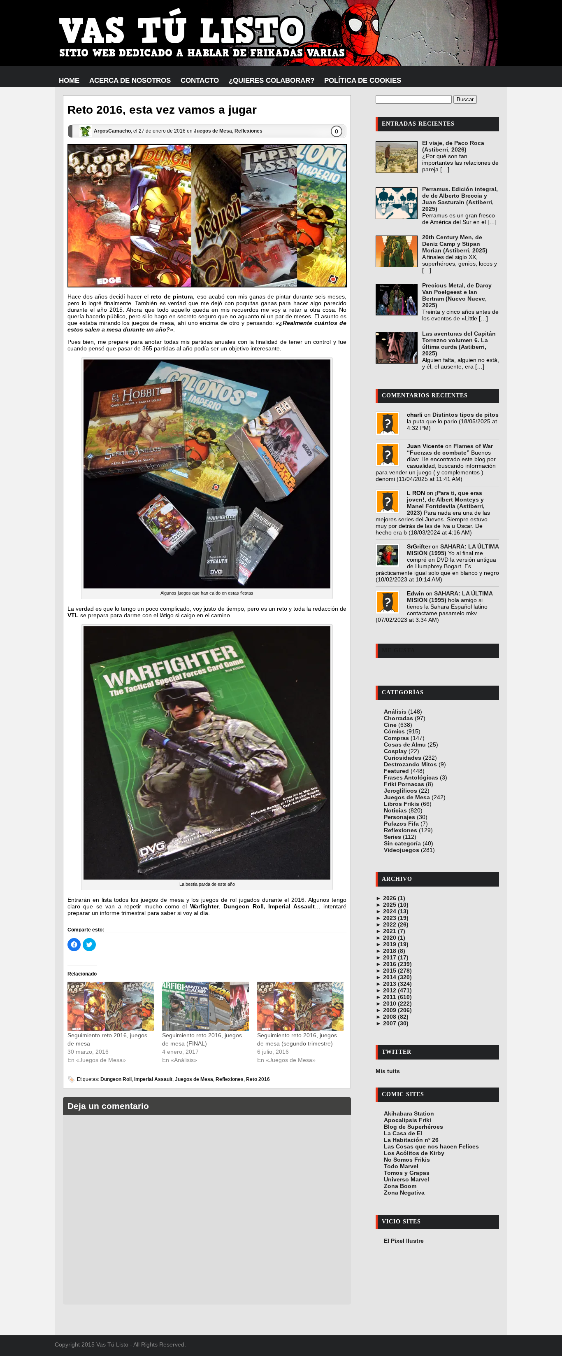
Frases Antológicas (411, 777)
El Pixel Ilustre (404, 1240)
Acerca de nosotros (130, 80)
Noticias (395, 810)
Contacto (200, 80)
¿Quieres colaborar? (271, 80)
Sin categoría (402, 843)
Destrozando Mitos (410, 764)
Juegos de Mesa (213, 131)
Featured (396, 771)
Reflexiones (248, 131)
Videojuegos (401, 850)
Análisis (395, 711)
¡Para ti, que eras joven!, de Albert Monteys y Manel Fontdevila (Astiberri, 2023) (446, 503)
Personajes (399, 817)
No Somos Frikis (407, 1159)
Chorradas (398, 718)
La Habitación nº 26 (411, 1140)
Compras (396, 738)
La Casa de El (403, 1133)
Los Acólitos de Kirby (414, 1153)
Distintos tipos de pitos (465, 414)
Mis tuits (388, 1071)
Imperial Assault (153, 1079)
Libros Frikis (401, 804)
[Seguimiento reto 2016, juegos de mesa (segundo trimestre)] (300, 1006)
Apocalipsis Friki (407, 1120)
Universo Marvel (406, 1179)
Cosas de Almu (405, 744)
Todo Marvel (401, 1166)
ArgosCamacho (112, 131)
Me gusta (398, 650)
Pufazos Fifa (401, 823)
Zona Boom (400, 1186)
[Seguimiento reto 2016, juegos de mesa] (110, 1006)
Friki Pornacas (404, 784)
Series (392, 836)
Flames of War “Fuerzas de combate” (450, 449)
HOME (69, 80)
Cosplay (395, 751)
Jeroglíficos (400, 790)
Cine (390, 724)
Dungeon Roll (116, 1079)
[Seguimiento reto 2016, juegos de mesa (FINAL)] (205, 1006)
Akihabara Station (409, 1113)
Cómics (394, 731)
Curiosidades (402, 757)
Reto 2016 (258, 1079)
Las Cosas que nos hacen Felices (431, 1146)
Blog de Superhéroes (413, 1126)
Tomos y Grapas (407, 1172)
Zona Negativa (404, 1192)
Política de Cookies (362, 80)
